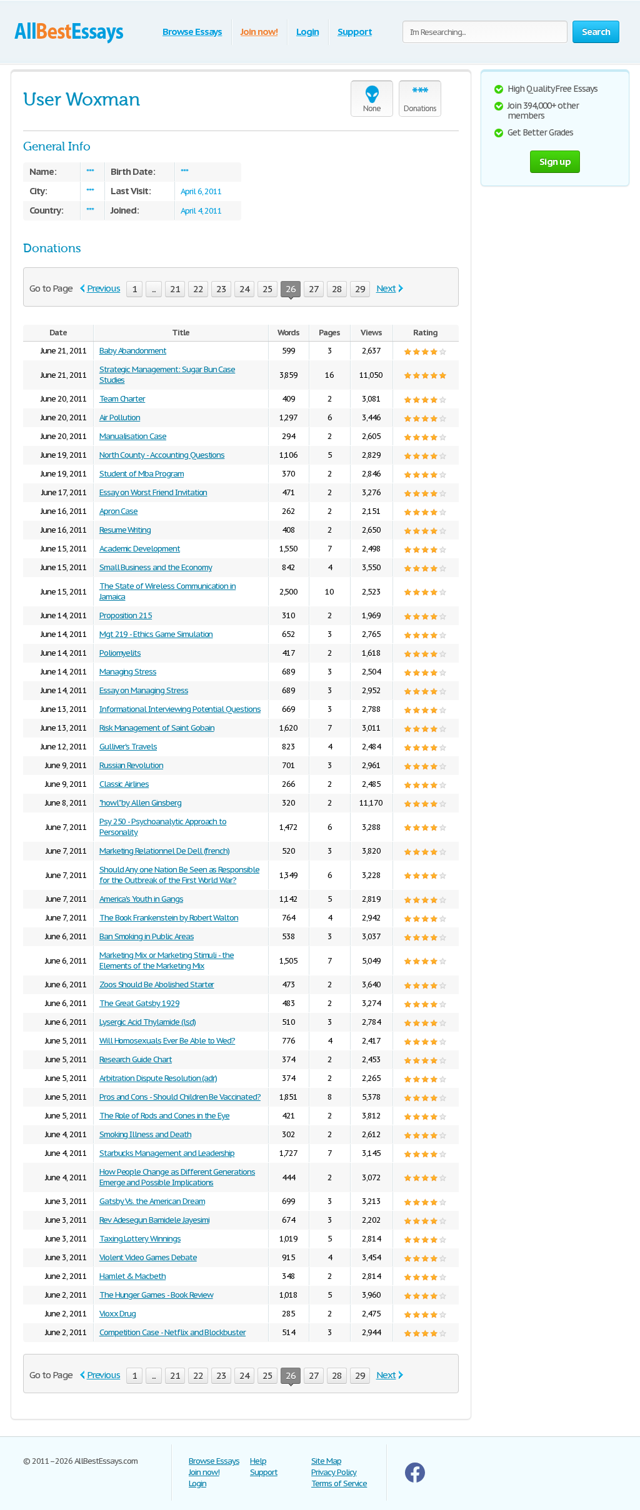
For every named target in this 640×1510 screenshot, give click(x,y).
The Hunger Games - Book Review (156, 1295)
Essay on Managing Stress (143, 690)
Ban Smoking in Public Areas (146, 936)
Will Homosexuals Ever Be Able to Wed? (167, 1040)
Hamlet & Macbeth (132, 1276)
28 (337, 289)
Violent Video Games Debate (148, 1257)
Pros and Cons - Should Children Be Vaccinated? (180, 1097)
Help (258, 1461)
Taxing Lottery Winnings (140, 1238)
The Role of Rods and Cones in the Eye (164, 1115)
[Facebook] (415, 1479)
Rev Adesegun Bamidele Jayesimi (154, 1220)
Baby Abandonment (132, 350)
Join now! (259, 31)
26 (291, 289)
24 (244, 289)
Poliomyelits (120, 653)
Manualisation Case (132, 436)
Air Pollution (119, 417)
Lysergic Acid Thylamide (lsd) (147, 1022)
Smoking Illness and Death (145, 1134)
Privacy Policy (333, 1472)
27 (314, 289)
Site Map (326, 1461)
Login (307, 31)
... (154, 289)
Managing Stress (127, 671)
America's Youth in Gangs (141, 899)
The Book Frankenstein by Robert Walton (168, 917)
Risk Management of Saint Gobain (156, 728)
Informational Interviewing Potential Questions (180, 709)
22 (198, 289)
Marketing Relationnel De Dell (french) (164, 851)
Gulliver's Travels (128, 746)
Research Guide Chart (135, 1059)
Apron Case (118, 511)
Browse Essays (192, 31)
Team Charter (122, 398)
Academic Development (139, 548)
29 (360, 289)
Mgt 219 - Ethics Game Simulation (156, 634)
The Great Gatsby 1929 (139, 1003)
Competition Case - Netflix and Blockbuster (172, 1332)
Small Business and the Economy (155, 567)
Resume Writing (125, 530)
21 (175, 289)
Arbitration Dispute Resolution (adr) (158, 1078)
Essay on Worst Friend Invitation (153, 492)
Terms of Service (339, 1483)
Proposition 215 (125, 615)
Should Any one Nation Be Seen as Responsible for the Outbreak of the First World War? (179, 875)
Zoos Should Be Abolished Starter (156, 984)
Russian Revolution (131, 765)
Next (386, 288)
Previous (104, 288)
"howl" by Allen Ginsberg (140, 802)
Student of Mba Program (141, 473)
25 (267, 289)
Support (355, 31)
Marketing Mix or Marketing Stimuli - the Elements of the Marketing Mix (166, 960)
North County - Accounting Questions (162, 455)
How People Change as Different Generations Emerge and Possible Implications (177, 1177)
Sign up (555, 161)
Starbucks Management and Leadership (167, 1153)
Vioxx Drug (117, 1313)
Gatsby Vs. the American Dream (152, 1201)
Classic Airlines (124, 784)
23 (221, 289)
